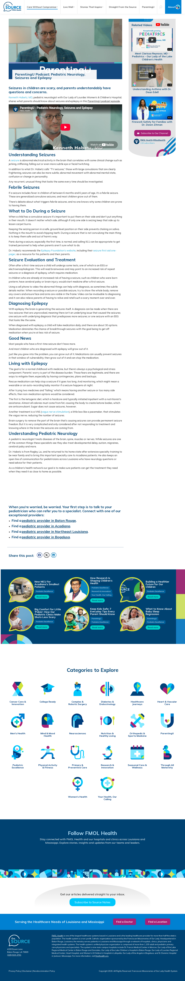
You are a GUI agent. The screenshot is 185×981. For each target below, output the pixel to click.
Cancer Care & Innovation (18, 703)
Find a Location (157, 921)
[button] (39, 555)
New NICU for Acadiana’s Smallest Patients (47, 584)
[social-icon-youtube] (63, 855)
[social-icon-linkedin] (102, 855)
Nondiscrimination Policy (44, 971)
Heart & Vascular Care (167, 703)
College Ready (48, 702)
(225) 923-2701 (14, 955)
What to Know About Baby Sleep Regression (159, 611)
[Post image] (21, 590)
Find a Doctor (124, 921)
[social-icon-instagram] (122, 855)
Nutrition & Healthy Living (107, 734)
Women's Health (77, 797)
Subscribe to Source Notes (92, 902)
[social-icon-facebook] (43, 855)
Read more (42, 597)
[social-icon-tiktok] (82, 855)
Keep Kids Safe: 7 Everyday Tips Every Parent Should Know (102, 611)
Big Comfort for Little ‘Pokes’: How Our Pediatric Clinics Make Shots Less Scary (48, 613)
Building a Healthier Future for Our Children (157, 584)
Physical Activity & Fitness (47, 766)
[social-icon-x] (142, 855)
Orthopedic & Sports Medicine (137, 734)
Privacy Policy (15, 971)
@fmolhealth (159, 140)
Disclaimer (27, 971)
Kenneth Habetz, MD (20, 97)
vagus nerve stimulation (55, 411)
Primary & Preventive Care (77, 766)
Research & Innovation (101, 591)
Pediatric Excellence (44, 591)
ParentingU (96, 618)
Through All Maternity (167, 766)
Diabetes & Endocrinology (107, 703)
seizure (15, 160)
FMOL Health (146, 140)
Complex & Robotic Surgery (77, 703)
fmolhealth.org (102, 956)
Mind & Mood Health (47, 734)
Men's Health (17, 733)
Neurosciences (77, 733)
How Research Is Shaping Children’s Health (101, 580)
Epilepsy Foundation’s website (58, 250)
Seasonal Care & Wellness (137, 766)
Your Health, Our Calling (101, 595)
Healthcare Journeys (137, 703)
